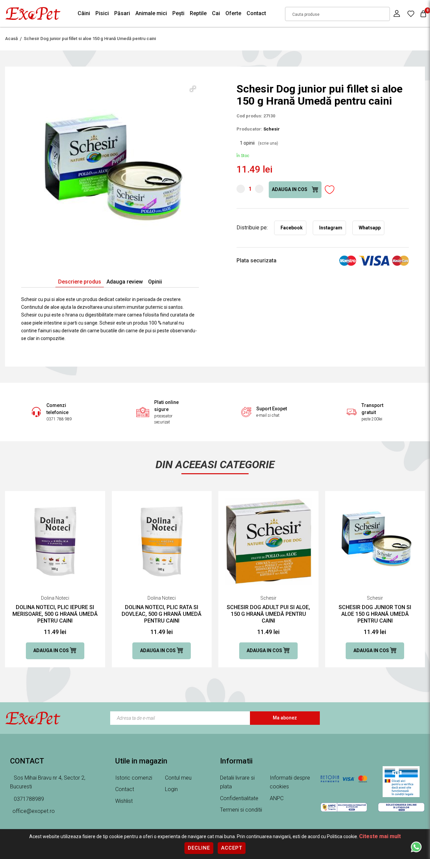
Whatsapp (370, 227)
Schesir (271, 129)
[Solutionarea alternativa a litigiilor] (344, 807)
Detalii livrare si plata (237, 782)
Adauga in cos (290, 189)
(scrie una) (268, 143)
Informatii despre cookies (290, 782)
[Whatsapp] (416, 846)
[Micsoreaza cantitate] (240, 189)
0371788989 (28, 799)
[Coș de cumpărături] (423, 13)
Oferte (233, 13)
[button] (192, 88)
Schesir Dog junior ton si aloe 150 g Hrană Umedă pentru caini (375, 614)
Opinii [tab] (155, 281)
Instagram (330, 227)
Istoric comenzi (133, 778)
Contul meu (178, 778)
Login (171, 789)
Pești (178, 13)
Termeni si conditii (241, 810)
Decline (199, 848)
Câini (84, 13)
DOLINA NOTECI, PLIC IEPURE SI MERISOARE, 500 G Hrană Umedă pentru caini (55, 614)
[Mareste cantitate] (259, 189)
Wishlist (124, 801)
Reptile (198, 13)
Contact (256, 13)
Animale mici (151, 13)
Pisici (102, 13)
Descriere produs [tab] (79, 281)
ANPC (277, 798)
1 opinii (259, 143)
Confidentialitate (239, 798)
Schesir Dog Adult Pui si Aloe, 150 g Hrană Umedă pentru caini (268, 614)
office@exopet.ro (33, 811)
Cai (216, 13)
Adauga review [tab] (124, 281)
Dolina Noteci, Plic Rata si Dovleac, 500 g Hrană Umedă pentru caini (162, 614)
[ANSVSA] (401, 781)
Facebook (292, 227)
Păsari (122, 13)
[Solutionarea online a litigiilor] (401, 807)
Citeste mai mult (380, 836)
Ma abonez (285, 717)
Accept (231, 848)
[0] (410, 13)
